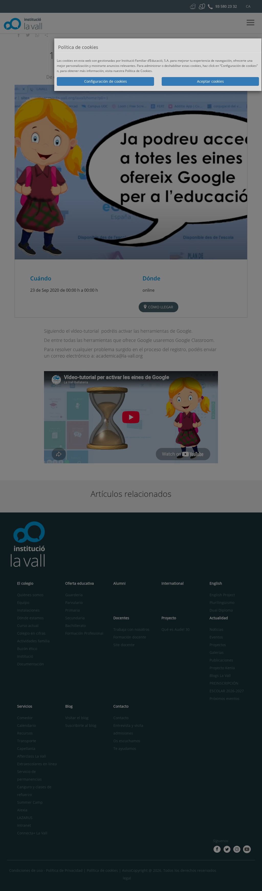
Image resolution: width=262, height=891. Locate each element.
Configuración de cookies (105, 81)
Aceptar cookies (210, 81)
